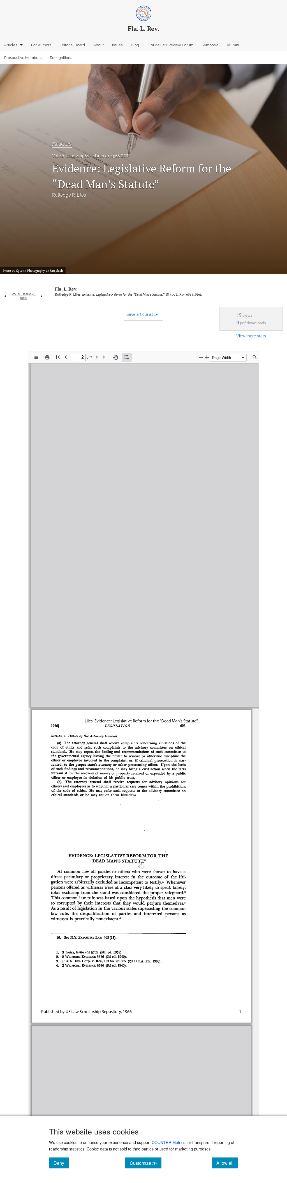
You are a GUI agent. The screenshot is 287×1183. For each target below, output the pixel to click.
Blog (135, 45)
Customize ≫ (145, 1162)
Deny (61, 1162)
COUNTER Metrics (168, 1142)
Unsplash (56, 271)
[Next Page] (96, 356)
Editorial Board (72, 45)
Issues (117, 45)
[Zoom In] (206, 357)
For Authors (41, 45)
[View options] (36, 357)
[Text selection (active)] (127, 357)
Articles (10, 45)
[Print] (47, 357)
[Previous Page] (66, 356)
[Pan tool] (115, 357)
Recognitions (61, 58)
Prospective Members (22, 58)
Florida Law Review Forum (170, 45)
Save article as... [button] (142, 314)
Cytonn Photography (30, 271)
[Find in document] (255, 357)
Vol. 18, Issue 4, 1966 (70, 156)
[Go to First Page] (58, 356)
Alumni (233, 45)
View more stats (251, 335)
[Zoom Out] (201, 357)
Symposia (210, 45)
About (98, 45)
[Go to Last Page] (104, 356)
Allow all (227, 1162)
